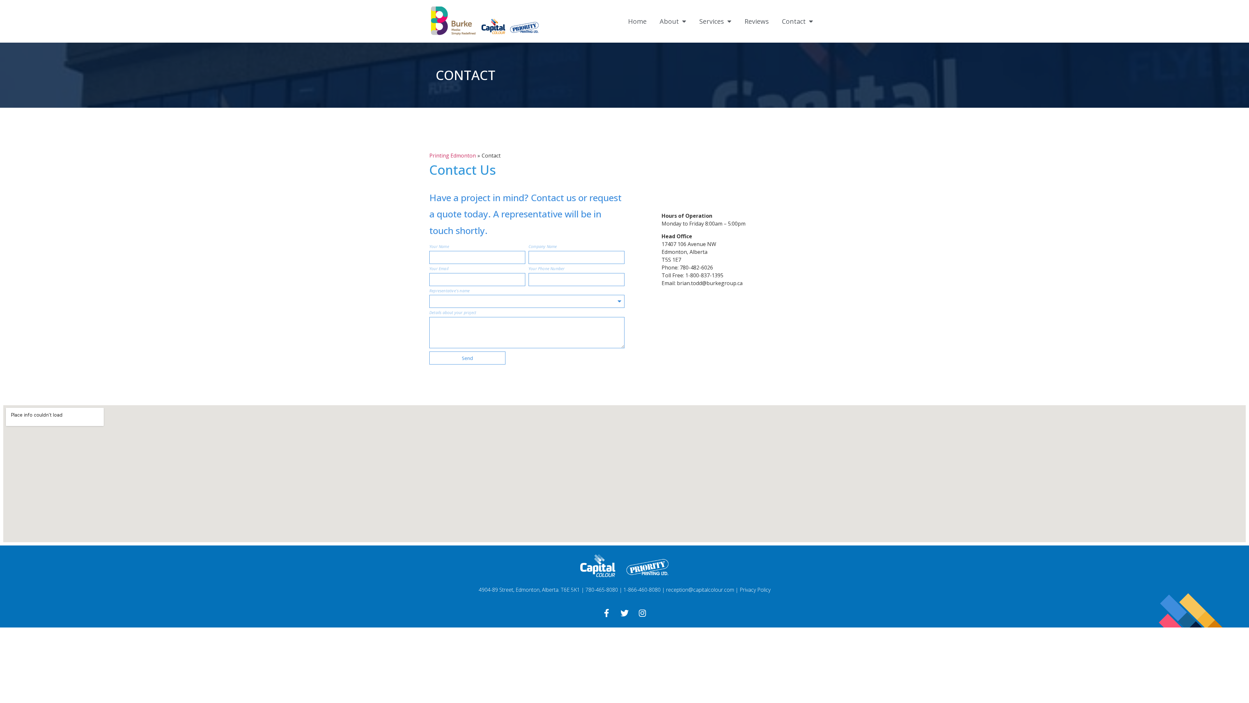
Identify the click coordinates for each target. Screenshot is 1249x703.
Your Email (439, 269)
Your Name (439, 247)
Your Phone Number (547, 269)
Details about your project (452, 313)
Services (711, 21)
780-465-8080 (601, 589)
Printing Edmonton (452, 155)
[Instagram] (642, 613)
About (669, 21)
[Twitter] (624, 613)
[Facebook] (606, 613)
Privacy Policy (755, 589)
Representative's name (449, 291)
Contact (794, 21)
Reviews (757, 21)
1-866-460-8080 (642, 589)
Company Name (543, 247)
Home (637, 21)
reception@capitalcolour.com (700, 589)
